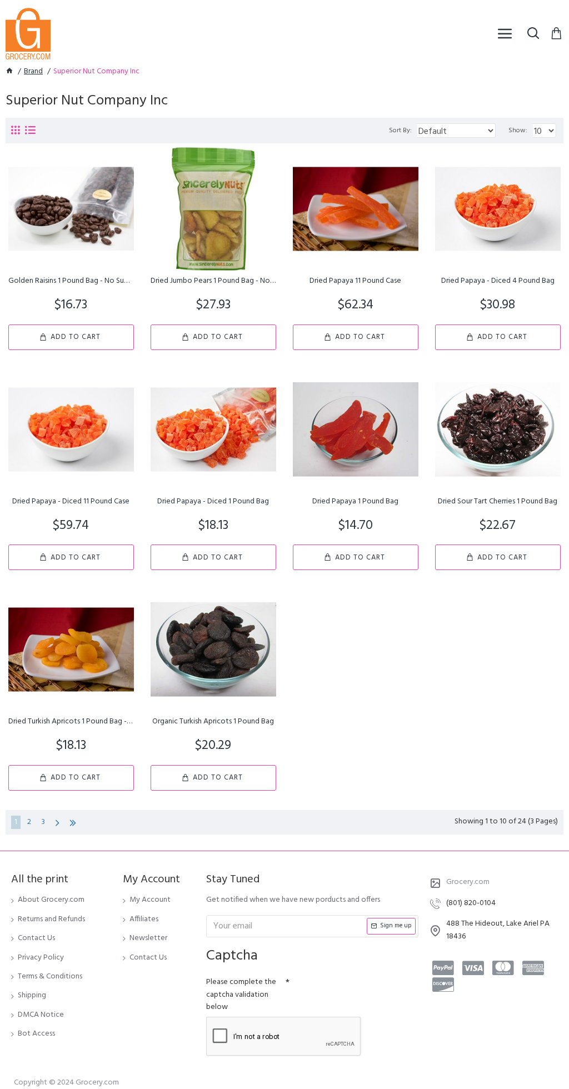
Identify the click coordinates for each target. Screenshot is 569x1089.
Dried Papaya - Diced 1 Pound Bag (213, 502)
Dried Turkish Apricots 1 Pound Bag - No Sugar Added (71, 722)
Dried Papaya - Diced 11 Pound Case (70, 502)
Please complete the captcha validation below (241, 994)
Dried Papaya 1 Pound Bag (355, 502)
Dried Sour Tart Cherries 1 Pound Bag (497, 502)
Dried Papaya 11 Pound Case (355, 281)
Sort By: (400, 130)
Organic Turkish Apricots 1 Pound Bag (213, 722)
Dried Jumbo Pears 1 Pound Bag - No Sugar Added (213, 281)
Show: (517, 130)
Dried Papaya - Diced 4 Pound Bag (498, 281)
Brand (33, 72)
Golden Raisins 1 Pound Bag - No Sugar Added (71, 281)
